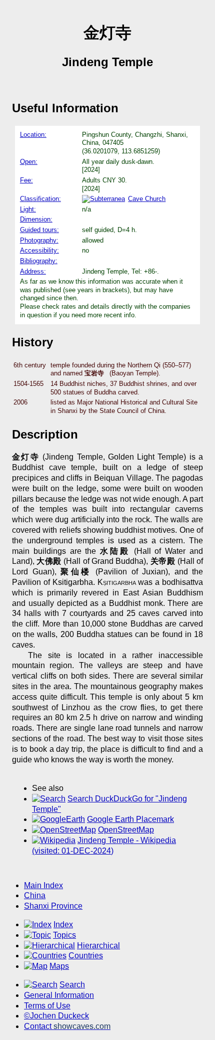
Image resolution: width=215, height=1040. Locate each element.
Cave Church (147, 198)
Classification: (40, 198)
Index (63, 924)
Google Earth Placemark (130, 819)
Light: (28, 209)
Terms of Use (47, 1005)
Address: (33, 271)
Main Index (43, 885)
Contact (67, 1026)
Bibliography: (39, 261)
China (35, 895)
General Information (59, 995)
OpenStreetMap (126, 829)
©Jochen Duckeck (56, 1015)
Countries (85, 955)
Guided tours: (39, 230)
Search (72, 984)
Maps (59, 966)
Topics (64, 935)
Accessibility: (39, 250)
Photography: (39, 240)
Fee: (26, 180)
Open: (29, 161)
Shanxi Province (53, 906)
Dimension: (36, 219)
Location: (33, 134)
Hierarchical (98, 945)
